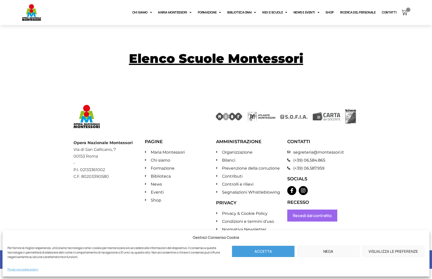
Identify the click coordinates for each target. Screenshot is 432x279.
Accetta (263, 251)
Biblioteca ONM (239, 12)
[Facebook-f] (291, 190)
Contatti (389, 12)
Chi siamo (140, 12)
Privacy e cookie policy (23, 269)
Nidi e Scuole (272, 12)
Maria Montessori (172, 12)
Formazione (207, 12)
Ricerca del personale (358, 12)
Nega (328, 251)
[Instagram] (303, 190)
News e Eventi (304, 12)
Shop (330, 12)
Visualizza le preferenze (393, 251)
